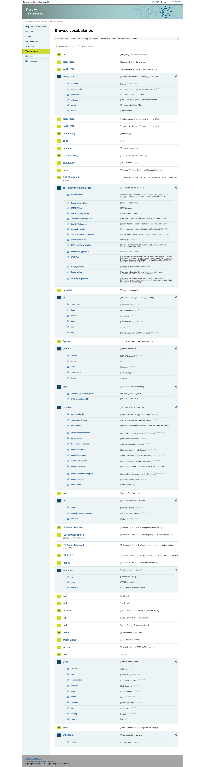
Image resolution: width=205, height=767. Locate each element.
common (67, 148)
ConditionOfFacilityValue (81, 219)
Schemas (29, 46)
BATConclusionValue (80, 213)
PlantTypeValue (77, 267)
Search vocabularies (66, 46)
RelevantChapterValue (80, 279)
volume (74, 719)
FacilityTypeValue (78, 240)
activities (74, 83)
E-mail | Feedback (33, 759)
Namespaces (31, 61)
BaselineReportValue (79, 203)
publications (69, 640)
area (72, 674)
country (74, 742)
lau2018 (67, 610)
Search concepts (87, 46)
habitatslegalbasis (78, 455)
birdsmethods (77, 425)
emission (75, 686)
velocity (74, 713)
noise (66, 632)
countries (75, 95)
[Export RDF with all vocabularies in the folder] (176, 76)
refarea (73, 321)
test (65, 654)
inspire (66, 563)
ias (64, 493)
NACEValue (75, 257)
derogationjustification (80, 444)
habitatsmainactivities (80, 461)
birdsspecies (76, 438)
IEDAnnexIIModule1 (73, 527)
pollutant (74, 519)
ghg (65, 387)
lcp (64, 618)
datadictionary (70, 155)
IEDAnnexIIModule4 (73, 545)
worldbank (68, 735)
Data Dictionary (46, 21)
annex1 (74, 507)
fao (64, 297)
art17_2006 (68, 76)
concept (74, 356)
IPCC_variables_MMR (80, 399)
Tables (28, 36)
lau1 (65, 596)
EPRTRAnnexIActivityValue (82, 234)
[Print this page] (162, 2)
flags (73, 310)
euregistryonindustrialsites (77, 188)
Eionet (36, 21)
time (72, 708)
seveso (67, 647)
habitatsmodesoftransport (82, 474)
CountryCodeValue (79, 224)
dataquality (69, 163)
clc (72, 577)
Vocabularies (31, 51)
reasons (74, 105)
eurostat (67, 290)
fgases (66, 341)
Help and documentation (36, 26)
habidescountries (78, 450)
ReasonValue (76, 272)
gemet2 (67, 348)
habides (67, 407)
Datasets (29, 31)
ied (64, 500)
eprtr (65, 170)
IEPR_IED (68, 555)
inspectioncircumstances (81, 513)
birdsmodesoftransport (80, 433)
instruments (76, 485)
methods (74, 100)
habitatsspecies (77, 479)
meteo (73, 697)
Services (29, 56)
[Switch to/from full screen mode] (165, 2)
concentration (76, 680)
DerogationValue (78, 229)
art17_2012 (68, 119)
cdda (65, 141)
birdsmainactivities (79, 420)
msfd (65, 625)
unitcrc (74, 332)
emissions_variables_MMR (82, 394)
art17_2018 (68, 126)
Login (157, 2)
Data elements (31, 41)
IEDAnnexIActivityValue (81, 245)
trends (73, 110)
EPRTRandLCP (71, 177)
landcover (68, 570)
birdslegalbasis (77, 414)
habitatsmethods (78, 466)
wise (65, 727)
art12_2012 (68, 62)
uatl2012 (74, 587)
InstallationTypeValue (80, 252)
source (73, 367)
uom (65, 662)
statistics (74, 702)
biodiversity (69, 133)
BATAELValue (76, 208)
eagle (73, 582)
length (73, 691)
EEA (36, 2)
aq (64, 54)
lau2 (65, 603)
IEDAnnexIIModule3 (73, 535)
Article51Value (77, 195)
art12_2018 (68, 69)
